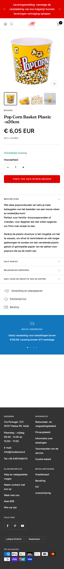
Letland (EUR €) (13, 539)
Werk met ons (11, 495)
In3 (37, 486)
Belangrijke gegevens (16, 270)
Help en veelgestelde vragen (15, 476)
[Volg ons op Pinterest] (15, 525)
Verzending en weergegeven (27, 290)
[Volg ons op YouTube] (22, 525)
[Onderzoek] (11, 24)
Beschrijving (11, 199)
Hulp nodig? (11, 262)
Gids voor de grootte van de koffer (25, 279)
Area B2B (9, 501)
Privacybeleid (42, 432)
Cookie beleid (43, 459)
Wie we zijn (10, 507)
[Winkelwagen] (58, 24)
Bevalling (40, 480)
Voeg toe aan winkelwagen (32, 179)
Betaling (14, 307)
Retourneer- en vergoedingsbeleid (45, 424)
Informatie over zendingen (44, 440)
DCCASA (8, 110)
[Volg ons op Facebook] (7, 525)
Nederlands (34, 539)
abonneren (32, 395)
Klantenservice (18, 298)
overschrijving (43, 492)
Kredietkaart (42, 474)
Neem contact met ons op (14, 486)
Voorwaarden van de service (46, 450)
